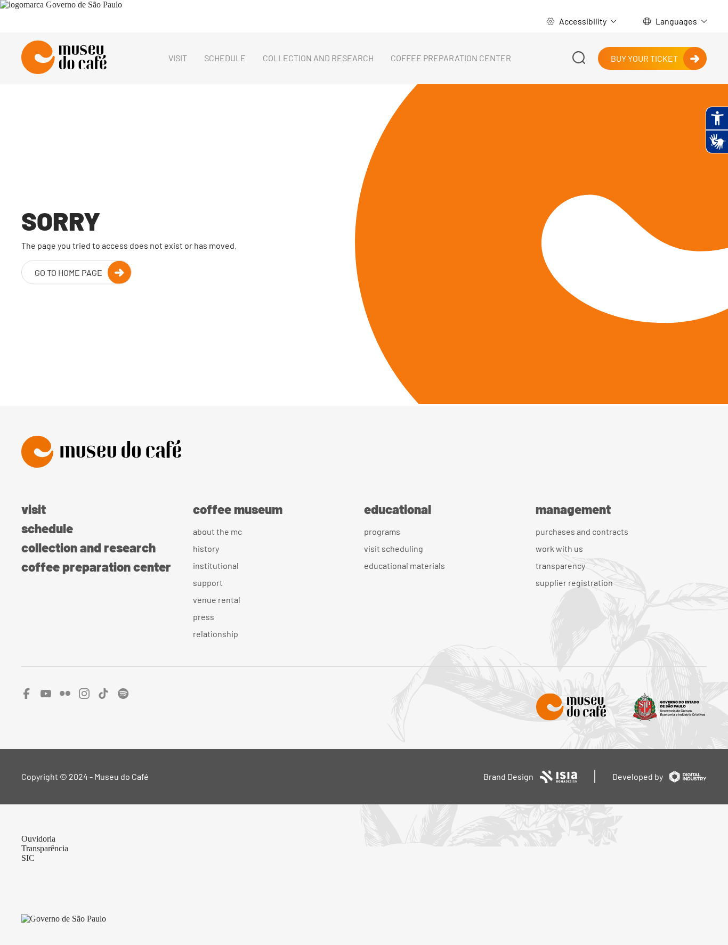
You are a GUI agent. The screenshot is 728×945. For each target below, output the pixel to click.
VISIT (177, 58)
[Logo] (364, 453)
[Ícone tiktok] (103, 695)
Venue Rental (216, 599)
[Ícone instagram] (84, 695)
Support (208, 582)
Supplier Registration (574, 582)
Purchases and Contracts (582, 531)
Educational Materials (404, 565)
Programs (382, 531)
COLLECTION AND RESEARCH (318, 58)
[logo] (64, 58)
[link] (61, 4)
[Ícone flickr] (65, 695)
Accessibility (582, 21)
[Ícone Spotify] (123, 695)
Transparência (44, 848)
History (206, 548)
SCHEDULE (225, 58)
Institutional (216, 565)
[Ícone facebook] (26, 695)
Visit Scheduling (393, 548)
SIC (28, 857)
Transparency (560, 565)
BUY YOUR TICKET (644, 58)
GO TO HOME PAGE (68, 272)
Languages (676, 21)
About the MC (217, 531)
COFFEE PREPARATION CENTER (451, 58)
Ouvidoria (38, 838)
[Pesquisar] (578, 58)
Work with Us (559, 548)
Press (203, 617)
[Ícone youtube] (46, 695)
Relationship (215, 634)
